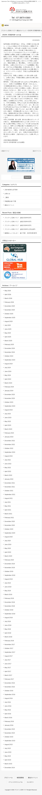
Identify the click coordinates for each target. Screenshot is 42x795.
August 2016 (9, 698)
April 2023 (8, 425)
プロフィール (8, 777)
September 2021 (10, 494)
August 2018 (9, 617)
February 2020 (9, 560)
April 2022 (8, 471)
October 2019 (9, 571)
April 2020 (8, 552)
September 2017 (10, 652)
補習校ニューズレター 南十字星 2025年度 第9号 (21, 233)
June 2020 (8, 544)
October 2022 (9, 448)
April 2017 (8, 671)
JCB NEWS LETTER (11, 190)
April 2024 (8, 379)
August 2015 (9, 744)
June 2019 (8, 587)
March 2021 (8, 514)
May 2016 (8, 710)
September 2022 (10, 452)
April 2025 (8, 337)
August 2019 (9, 579)
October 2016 (9, 691)
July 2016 (8, 702)
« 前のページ (5, 151)
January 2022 (9, 479)
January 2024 (9, 390)
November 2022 (10, 444)
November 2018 (10, 606)
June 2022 (8, 464)
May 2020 (8, 548)
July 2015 (8, 748)
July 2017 (8, 660)
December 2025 (10, 306)
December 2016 (10, 683)
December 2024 (10, 348)
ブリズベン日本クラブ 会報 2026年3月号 (18, 225)
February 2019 (9, 598)
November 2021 (10, 487)
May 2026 (8, 290)
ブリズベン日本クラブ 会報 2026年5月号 (18, 218)
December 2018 (10, 602)
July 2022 (8, 460)
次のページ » (37, 151)
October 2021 (9, 490)
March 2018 (8, 637)
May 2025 (8, 333)
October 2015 (9, 737)
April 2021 (8, 510)
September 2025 (10, 317)
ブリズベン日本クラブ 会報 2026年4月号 (18, 221)
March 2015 (8, 764)
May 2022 (8, 467)
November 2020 (10, 525)
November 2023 (10, 398)
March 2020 (8, 556)
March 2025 (8, 340)
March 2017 (8, 675)
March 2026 (8, 298)
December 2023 (10, 394)
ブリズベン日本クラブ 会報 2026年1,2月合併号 (20, 229)
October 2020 (9, 529)
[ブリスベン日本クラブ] (21, 12)
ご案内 (7, 197)
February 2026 (9, 302)
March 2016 (8, 717)
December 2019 (10, 564)
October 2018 (9, 610)
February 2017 (9, 679)
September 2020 (10, 533)
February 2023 (9, 433)
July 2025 (8, 325)
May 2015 (8, 756)
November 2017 (10, 644)
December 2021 (10, 483)
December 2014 (10, 767)
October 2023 (9, 402)
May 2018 (8, 629)
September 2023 (10, 406)
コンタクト (30, 782)
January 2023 (9, 437)
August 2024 (9, 364)
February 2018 (9, 641)
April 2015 (8, 760)
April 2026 (8, 294)
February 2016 (9, 721)
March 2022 (8, 475)
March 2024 (8, 383)
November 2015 (10, 733)
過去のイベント (9, 205)
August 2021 (9, 498)
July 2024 (8, 367)
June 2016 (8, 706)
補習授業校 (20, 777)
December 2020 (10, 521)
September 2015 (10, 741)
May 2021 (8, 506)
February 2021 (9, 517)
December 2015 (10, 729)
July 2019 (8, 583)
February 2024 (9, 387)
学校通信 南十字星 (10, 201)
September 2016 (10, 694)
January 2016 (9, 725)
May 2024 (8, 375)
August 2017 (9, 656)
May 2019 (8, 591)
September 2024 (10, 360)
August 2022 (9, 456)
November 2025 (10, 310)
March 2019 (8, 594)
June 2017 (8, 664)
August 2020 (9, 537)
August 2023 (9, 410)
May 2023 (8, 421)
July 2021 (8, 502)
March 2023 (8, 429)
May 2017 (8, 667)
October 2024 (9, 356)
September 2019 (10, 575)
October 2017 (9, 648)
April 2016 (8, 714)
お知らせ (7, 193)
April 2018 (8, 633)
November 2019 (10, 567)
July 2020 (8, 540)
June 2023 (8, 417)
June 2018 (8, 625)
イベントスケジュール (16, 782)
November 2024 (10, 352)
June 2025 (8, 329)
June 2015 (8, 752)
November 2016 (10, 687)
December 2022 (10, 440)
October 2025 (9, 314)
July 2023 (8, 414)
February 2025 (9, 344)
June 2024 (8, 371)
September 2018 (10, 614)
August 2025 (9, 321)
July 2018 (8, 621)
